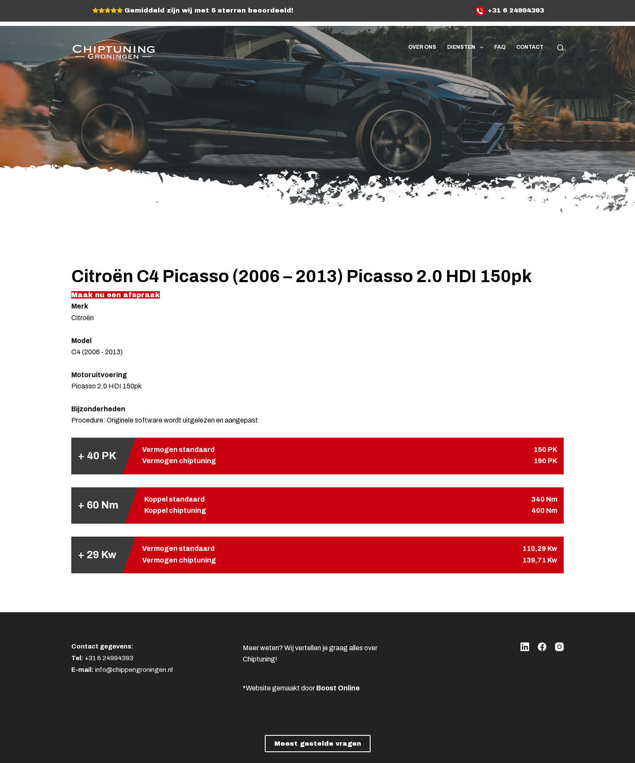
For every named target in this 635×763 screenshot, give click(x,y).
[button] (115, 295)
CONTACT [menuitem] (529, 47)
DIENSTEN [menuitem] (461, 47)
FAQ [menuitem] (499, 47)
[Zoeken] (560, 48)
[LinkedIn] (525, 646)
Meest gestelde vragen (317, 743)
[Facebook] (542, 646)
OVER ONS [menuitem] (422, 47)
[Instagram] (559, 646)
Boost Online (338, 688)
